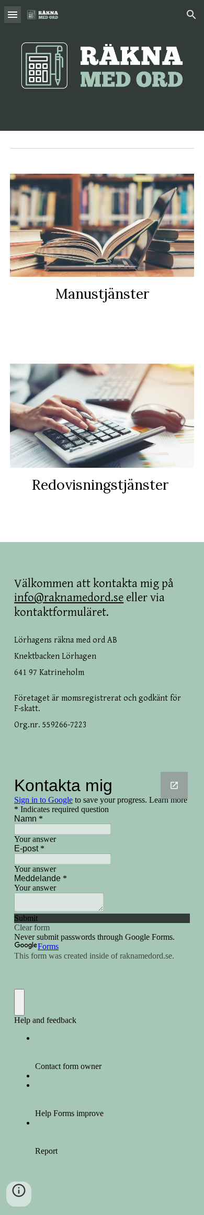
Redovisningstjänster (100, 484)
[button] (12, 14)
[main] (102, 294)
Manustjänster (102, 293)
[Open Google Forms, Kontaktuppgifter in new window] (174, 785)
